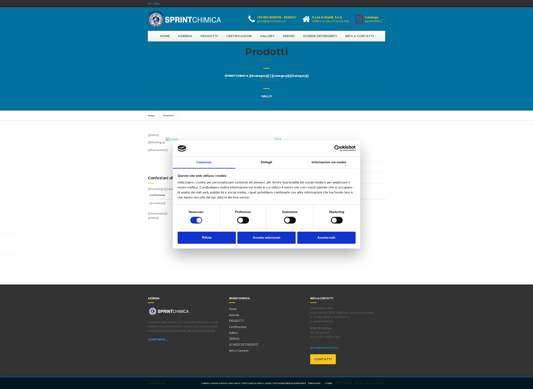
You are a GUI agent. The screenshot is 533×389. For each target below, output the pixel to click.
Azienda (234, 315)
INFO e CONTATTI (359, 36)
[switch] (243, 220)
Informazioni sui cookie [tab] (329, 162)
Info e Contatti (238, 351)
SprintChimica (373, 21)
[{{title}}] (172, 142)
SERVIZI (289, 36)
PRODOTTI (209, 36)
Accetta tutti (326, 237)
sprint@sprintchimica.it (271, 21)
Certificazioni (237, 327)
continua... (158, 339)
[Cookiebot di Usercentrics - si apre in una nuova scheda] (337, 148)
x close (328, 383)
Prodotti (168, 115)
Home (151, 115)
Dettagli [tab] (266, 162)
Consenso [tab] (204, 162)
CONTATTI (323, 359)
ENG (156, 3)
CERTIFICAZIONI (239, 36)
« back (277, 139)
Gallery (233, 333)
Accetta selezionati (266, 237)
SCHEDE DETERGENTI (320, 36)
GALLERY (267, 36)
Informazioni (314, 383)
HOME (165, 36)
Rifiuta (207, 237)
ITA (149, 3)
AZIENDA (185, 36)
